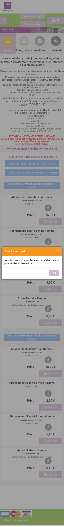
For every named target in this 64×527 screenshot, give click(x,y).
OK (54, 273)
